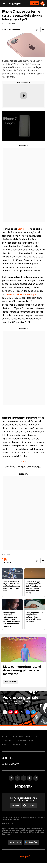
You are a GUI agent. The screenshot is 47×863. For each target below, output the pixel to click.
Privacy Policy (31, 736)
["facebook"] (28, 712)
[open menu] (3, 3)
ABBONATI (35, 3)
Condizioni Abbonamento (25, 740)
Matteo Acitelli (14, 29)
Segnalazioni (17, 736)
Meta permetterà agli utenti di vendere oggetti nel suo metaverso (22, 670)
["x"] (22, 712)
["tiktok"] (5, 712)
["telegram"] (33, 712)
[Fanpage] (23, 786)
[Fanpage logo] (14, 3)
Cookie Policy (7, 740)
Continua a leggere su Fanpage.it (23, 466)
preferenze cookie (20, 744)
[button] (42, 29)
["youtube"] (16, 712)
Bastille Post (23, 229)
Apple (4, 554)
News (9, 554)
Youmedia (5, 736)
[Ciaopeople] (24, 856)
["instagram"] (10, 712)
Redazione (6, 744)
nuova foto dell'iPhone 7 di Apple (20, 294)
